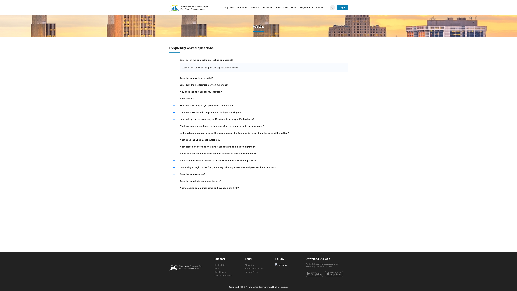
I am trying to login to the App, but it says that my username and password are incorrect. (228, 167)
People (319, 7)
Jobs (277, 7)
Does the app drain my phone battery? (200, 181)
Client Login (220, 272)
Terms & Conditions (254, 268)
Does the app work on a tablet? (196, 78)
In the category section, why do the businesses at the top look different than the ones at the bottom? (234, 133)
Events (294, 7)
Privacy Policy (251, 272)
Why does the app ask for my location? (201, 92)
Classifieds (267, 7)
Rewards (255, 7)
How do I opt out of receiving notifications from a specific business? (217, 119)
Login (342, 7)
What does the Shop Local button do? (200, 140)
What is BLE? (187, 98)
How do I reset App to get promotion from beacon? (207, 105)
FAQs (216, 268)
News (285, 7)
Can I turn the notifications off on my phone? (204, 85)
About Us (249, 265)
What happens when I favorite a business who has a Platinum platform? (219, 160)
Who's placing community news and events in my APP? (209, 188)
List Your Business (223, 275)
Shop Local (228, 7)
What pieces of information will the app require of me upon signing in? (218, 147)
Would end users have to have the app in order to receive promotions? (218, 153)
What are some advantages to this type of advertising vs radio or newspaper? (222, 126)
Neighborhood (306, 7)
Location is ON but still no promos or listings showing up (210, 112)
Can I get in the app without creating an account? (206, 60)
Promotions (242, 7)
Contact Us (219, 265)
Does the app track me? (192, 174)
